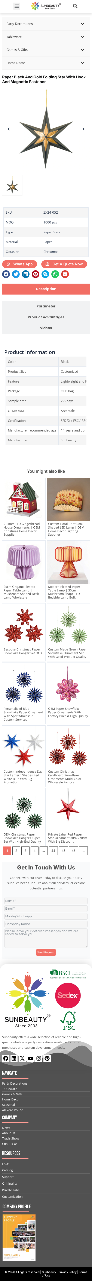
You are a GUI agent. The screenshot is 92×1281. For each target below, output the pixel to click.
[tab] (46, 289)
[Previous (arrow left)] (7, 640)
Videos (46, 328)
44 (53, 850)
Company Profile (17, 1207)
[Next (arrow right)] (84, 640)
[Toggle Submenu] (82, 23)
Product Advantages (46, 317)
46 (74, 850)
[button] (16, 6)
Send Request (46, 952)
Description (46, 289)
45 (63, 850)
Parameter (46, 306)
